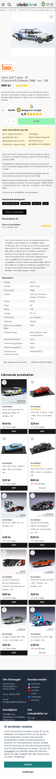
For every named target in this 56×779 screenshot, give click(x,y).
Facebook (35, 684)
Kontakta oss (9, 714)
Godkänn (28, 764)
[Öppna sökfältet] (9, 4)
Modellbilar (25, 203)
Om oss (31, 718)
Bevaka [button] (42, 488)
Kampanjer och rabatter (14, 717)
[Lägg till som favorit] (48, 4)
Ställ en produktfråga (14, 212)
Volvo (45, 203)
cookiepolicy (10, 751)
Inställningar (28, 772)
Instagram (35, 687)
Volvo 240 (12, 10)
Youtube (35, 690)
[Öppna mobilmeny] (3, 4)
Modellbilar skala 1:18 (10, 203)
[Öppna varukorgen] (52, 4)
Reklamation (9, 720)
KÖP (14, 431)
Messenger (36, 697)
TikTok (34, 693)
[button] (43, 4)
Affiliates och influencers (39, 720)
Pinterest (35, 700)
